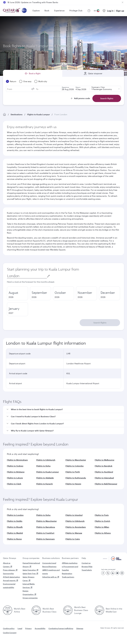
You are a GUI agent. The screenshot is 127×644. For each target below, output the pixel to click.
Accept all (117, 636)
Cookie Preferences (96, 636)
